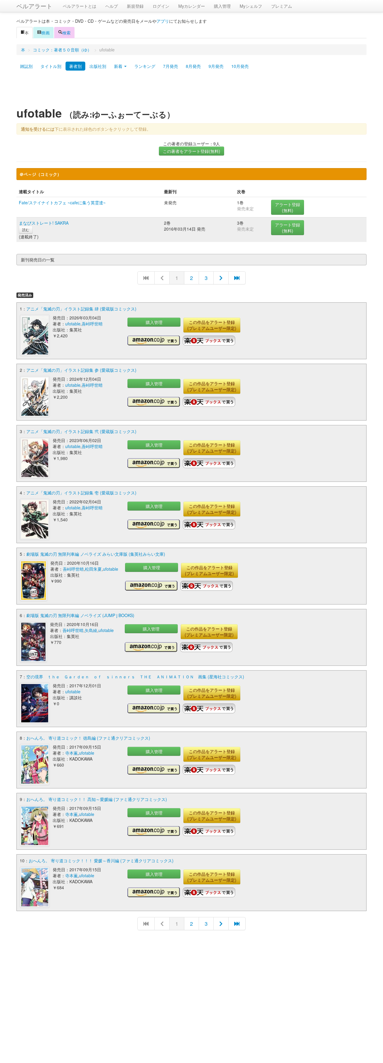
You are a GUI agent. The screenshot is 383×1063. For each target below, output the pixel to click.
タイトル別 (50, 66)
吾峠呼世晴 (92, 324)
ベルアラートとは (79, 6)
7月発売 (170, 66)
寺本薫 (71, 753)
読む (25, 229)
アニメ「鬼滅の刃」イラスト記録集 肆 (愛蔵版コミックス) (81, 309)
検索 (66, 33)
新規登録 (135, 6)
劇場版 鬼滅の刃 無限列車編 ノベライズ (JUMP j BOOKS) (80, 615)
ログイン (161, 6)
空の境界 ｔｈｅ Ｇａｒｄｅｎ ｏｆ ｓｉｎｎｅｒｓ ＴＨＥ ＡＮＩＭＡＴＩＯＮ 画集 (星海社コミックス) (135, 677)
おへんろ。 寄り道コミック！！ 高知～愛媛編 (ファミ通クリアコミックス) (96, 799)
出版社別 (97, 66)
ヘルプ (111, 6)
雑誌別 (26, 66)
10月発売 (240, 66)
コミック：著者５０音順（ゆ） (62, 50)
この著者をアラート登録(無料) (191, 151)
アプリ (162, 21)
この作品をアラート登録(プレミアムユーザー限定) (211, 325)
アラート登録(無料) (287, 207)
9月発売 (216, 66)
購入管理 (222, 6)
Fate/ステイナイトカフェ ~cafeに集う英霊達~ (62, 202)
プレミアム (281, 6)
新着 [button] (119, 66)
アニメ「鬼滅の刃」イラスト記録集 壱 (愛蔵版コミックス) (81, 493)
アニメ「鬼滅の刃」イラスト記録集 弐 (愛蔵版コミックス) (81, 431)
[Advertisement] (191, 90)
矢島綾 (91, 630)
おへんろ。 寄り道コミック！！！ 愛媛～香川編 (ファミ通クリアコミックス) (101, 861)
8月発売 (193, 66)
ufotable (72, 324)
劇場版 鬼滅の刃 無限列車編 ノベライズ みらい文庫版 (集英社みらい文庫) (95, 554)
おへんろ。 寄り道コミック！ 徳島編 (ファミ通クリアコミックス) (88, 738)
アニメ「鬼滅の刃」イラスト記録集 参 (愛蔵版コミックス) (81, 370)
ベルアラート (34, 5)
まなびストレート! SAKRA (44, 223)
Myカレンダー (191, 6)
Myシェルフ (251, 6)
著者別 (75, 66)
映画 (45, 33)
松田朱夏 (93, 569)
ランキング (144, 66)
